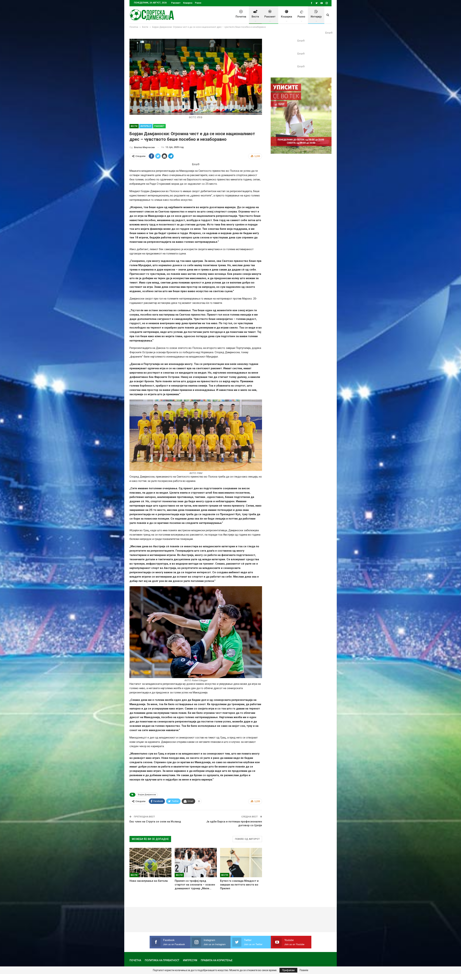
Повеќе (304, 970)
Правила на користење (216, 960)
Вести (255, 16)
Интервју (316, 16)
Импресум (190, 960)
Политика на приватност (162, 960)
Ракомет (175, 3)
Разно (198, 3)
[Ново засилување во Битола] (150, 862)
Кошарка (187, 3)
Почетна (241, 16)
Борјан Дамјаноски (147, 795)
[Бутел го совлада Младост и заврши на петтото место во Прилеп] (241, 862)
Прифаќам (288, 970)
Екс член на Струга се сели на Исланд (155, 821)
